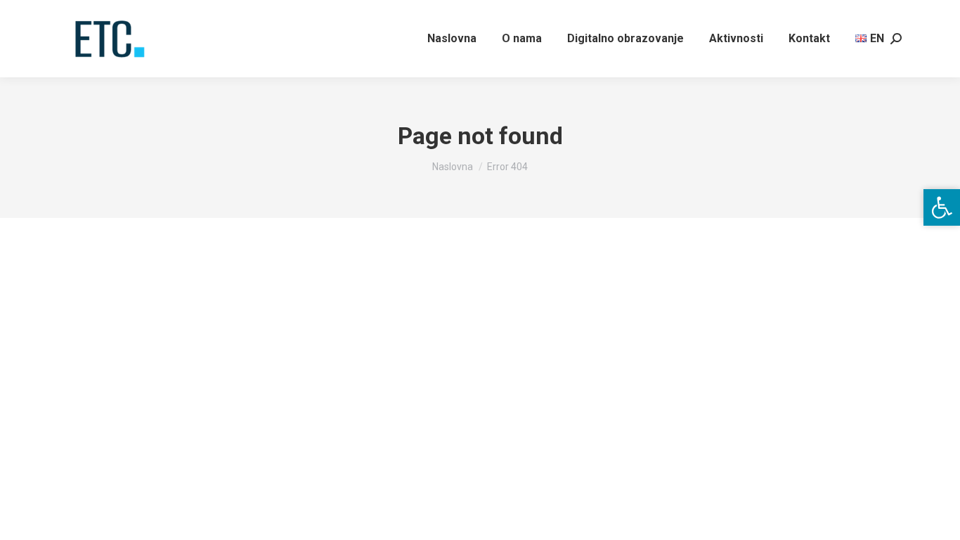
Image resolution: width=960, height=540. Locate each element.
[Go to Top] (939, 519)
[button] (941, 207)
